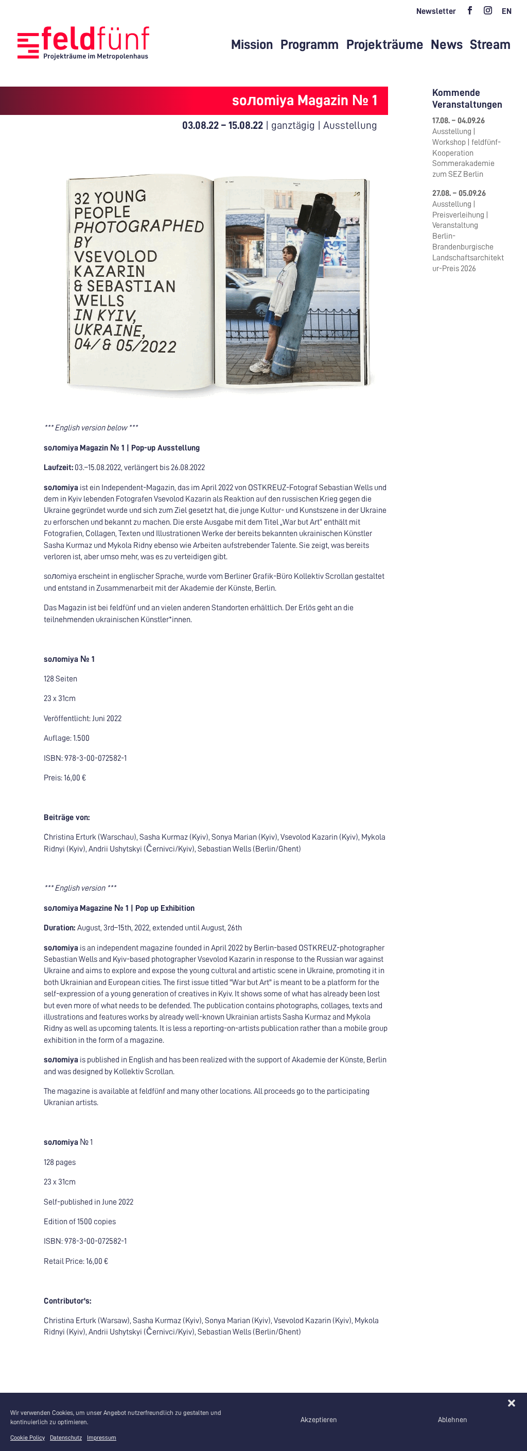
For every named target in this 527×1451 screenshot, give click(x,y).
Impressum (101, 1438)
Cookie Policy (27, 1438)
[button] (511, 1403)
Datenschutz (66, 1438)
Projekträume (385, 45)
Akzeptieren (319, 1419)
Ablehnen (452, 1419)
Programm (309, 45)
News (447, 45)
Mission (252, 45)
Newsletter (436, 11)
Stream (490, 45)
